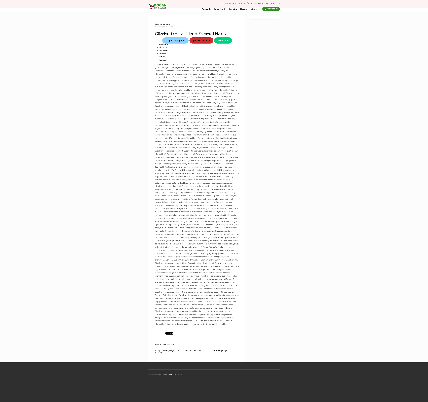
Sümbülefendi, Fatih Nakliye (192, 351)
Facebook (163, 60)
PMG (171, 374)
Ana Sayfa (163, 44)
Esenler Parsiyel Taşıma (220, 351)
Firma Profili (164, 47)
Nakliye (179, 26)
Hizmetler (163, 50)
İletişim (162, 57)
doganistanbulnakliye (162, 24)
